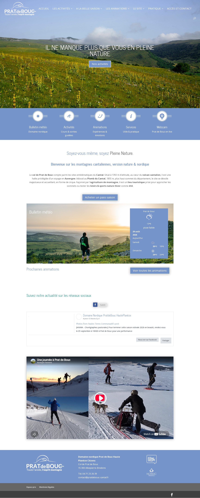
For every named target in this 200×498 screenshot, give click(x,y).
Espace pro (31, 487)
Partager (166, 340)
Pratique (154, 9)
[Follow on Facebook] (95, 304)
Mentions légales (46, 487)
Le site (137, 9)
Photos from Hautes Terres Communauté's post (97, 323)
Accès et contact (179, 9)
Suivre (102, 305)
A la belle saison (88, 9)
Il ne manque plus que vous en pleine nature (100, 50)
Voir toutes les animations (150, 270)
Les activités (61, 9)
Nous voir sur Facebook (147, 340)
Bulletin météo (40, 211)
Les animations (116, 9)
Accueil (44, 9)
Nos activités (100, 64)
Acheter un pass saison (100, 197)
